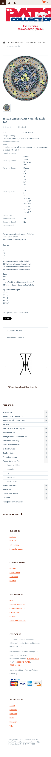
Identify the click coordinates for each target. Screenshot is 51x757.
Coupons (13, 537)
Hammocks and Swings (11, 441)
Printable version (12, 46)
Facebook (13, 710)
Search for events (16, 549)
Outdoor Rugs (8, 453)
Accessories (7, 412)
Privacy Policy (15, 612)
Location (13, 581)
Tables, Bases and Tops (11, 461)
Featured (6, 498)
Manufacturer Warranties (13, 502)
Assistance (14, 577)
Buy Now (6, 424)
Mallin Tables (12, 481)
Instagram (14, 722)
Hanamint (10, 469)
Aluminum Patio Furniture (13, 416)
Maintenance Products (11, 445)
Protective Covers (10, 457)
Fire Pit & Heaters (9, 486)
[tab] (25, 330)
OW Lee (10, 473)
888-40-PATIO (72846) (30, 29)
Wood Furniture (9, 433)
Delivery (13, 568)
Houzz (12, 718)
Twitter (12, 705)
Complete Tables (13, 465)
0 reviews (22, 127)
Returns (13, 616)
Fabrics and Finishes (10, 494)
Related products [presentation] (13, 331)
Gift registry (14, 545)
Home (4, 42)
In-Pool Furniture (9, 449)
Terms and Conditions (18, 620)
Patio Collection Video (18, 608)
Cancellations (15, 572)
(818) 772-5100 (33, 658)
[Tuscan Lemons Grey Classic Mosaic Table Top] (7, 108)
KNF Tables (11, 477)
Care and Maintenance (18, 604)
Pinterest (13, 714)
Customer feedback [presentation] (14, 337)
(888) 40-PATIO (23, 662)
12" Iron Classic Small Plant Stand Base (23, 387)
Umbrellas (7, 490)
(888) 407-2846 (16, 665)
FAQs (11, 600)
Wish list (13, 541)
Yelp (11, 726)
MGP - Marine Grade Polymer (14, 428)
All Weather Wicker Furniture (14, 420)
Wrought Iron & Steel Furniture (15, 437)
